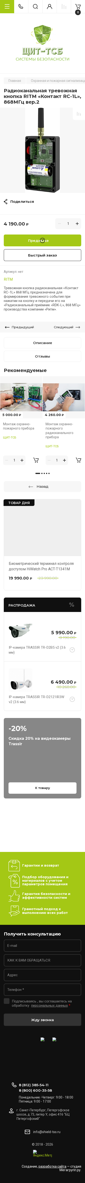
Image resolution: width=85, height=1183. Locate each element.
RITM (8, 279)
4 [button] (46, 473)
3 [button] (44, 473)
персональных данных (49, 1005)
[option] (42, 150)
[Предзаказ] (72, 650)
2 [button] (41, 473)
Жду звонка (42, 1020)
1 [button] (37, 473)
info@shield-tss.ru (46, 1132)
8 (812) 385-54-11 (33, 1085)
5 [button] (49, 473)
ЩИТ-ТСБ (9, 437)
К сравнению (79, 114)
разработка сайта (52, 1166)
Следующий (63, 327)
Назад (42, 486)
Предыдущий (23, 327)
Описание (42, 343)
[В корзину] (35, 460)
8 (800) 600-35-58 (35, 1090)
